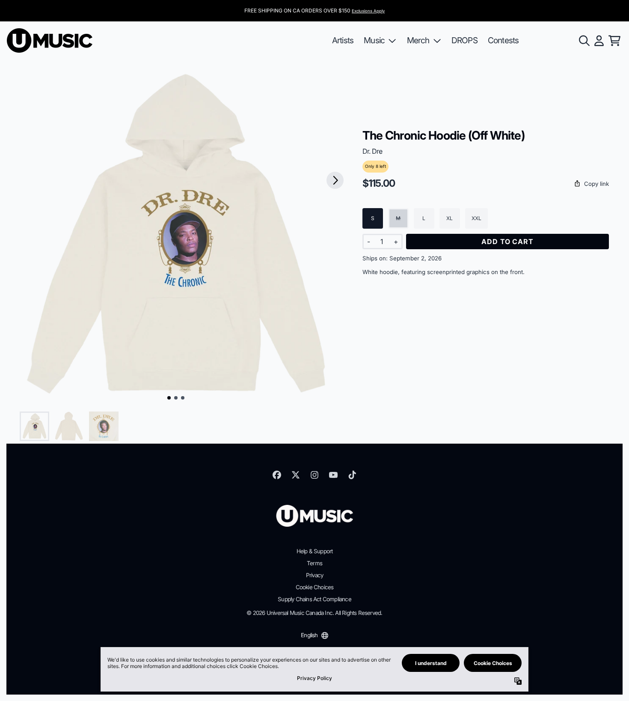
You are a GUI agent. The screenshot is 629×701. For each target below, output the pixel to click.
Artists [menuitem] (342, 40)
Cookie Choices (315, 587)
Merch (418, 40)
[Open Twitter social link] (295, 474)
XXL (476, 218)
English (309, 635)
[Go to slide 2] (176, 398)
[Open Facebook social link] (276, 474)
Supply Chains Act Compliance (314, 599)
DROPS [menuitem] (464, 40)
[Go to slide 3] (182, 398)
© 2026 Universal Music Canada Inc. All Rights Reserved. (314, 612)
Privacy (314, 575)
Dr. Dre (372, 151)
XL (449, 218)
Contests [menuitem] (503, 40)
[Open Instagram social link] (314, 474)
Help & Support (315, 551)
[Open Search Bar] (584, 41)
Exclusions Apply (368, 11)
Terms (314, 563)
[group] (34, 426)
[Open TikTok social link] (352, 474)
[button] (485, 184)
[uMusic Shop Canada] (49, 40)
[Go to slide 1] (169, 398)
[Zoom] (176, 237)
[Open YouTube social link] (333, 474)
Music (374, 40)
